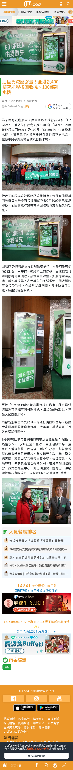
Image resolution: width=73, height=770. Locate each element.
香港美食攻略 (12, 727)
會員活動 (29, 727)
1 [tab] (28, 19)
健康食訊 (38, 719)
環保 (7, 667)
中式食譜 (38, 723)
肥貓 (26, 106)
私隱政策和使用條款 (38, 748)
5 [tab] (34, 24)
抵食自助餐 (43, 12)
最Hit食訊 (9, 12)
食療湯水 (53, 723)
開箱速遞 (26, 12)
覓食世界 (59, 12)
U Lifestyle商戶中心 (16, 731)
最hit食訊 (17, 101)
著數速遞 (9, 719)
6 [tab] (39, 24)
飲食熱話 (24, 719)
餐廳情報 (32, 101)
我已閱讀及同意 (36, 755)
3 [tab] (39, 19)
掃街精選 (9, 723)
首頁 (4, 101)
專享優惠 (44, 727)
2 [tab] (34, 19)
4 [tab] (44, 19)
